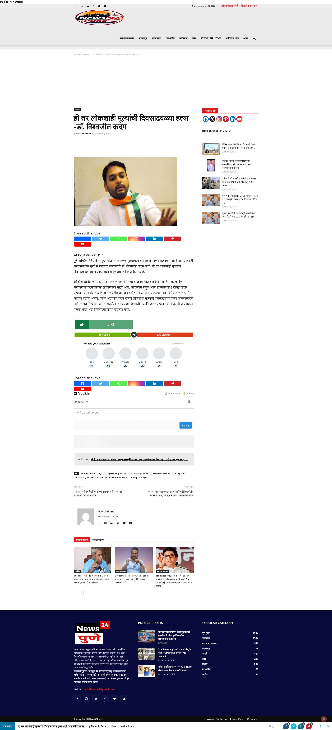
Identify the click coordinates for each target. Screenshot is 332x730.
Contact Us (221, 718)
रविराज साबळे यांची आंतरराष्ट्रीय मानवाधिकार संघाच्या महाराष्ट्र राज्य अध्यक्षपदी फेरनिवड (237, 164)
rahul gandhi (180, 473)
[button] (254, 38)
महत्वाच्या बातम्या (127, 38)
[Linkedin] (87, 6)
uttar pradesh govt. (140, 477)
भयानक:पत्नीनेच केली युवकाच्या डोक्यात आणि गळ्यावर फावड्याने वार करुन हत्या (98, 493)
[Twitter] (99, 6)
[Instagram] (82, 6)
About (210, 718)
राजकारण (156, 38)
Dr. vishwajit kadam (140, 473)
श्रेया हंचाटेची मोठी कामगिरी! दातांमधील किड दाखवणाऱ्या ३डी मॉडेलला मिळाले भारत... (239, 182)
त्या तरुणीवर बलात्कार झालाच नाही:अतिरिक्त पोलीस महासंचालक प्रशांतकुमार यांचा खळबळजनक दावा (171, 493)
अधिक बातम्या (98, 539)
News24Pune (87, 133)
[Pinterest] (93, 6)
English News (211, 38)
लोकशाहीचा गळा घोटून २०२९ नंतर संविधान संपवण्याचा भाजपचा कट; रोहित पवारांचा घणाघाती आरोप (132, 579)
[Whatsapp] (118, 239)
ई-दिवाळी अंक (232, 38)
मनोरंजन (183, 38)
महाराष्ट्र (143, 38)
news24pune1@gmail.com (99, 689)
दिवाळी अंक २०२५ (249, 5)
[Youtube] (104, 6)
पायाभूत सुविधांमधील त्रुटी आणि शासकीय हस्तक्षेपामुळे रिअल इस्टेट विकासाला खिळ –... (240, 199)
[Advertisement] (166, 82)
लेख (194, 38)
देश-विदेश (170, 38)
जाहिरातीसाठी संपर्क (229, 5)
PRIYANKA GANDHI (161, 473)
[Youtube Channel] (239, 119)
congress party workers (116, 473)
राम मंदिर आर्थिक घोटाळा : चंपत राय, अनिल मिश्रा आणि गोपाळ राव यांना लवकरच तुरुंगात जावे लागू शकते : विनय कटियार (91, 579)
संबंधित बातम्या (82, 539)
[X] (212, 119)
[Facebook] (76, 6)
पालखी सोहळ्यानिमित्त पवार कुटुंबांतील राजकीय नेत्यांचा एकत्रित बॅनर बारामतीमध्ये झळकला (174, 635)
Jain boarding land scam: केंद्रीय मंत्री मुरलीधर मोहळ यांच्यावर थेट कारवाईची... (174, 653)
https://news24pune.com (108, 516)
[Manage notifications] (324, 719)
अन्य (245, 38)
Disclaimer (252, 718)
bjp (100, 473)
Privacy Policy (237, 718)
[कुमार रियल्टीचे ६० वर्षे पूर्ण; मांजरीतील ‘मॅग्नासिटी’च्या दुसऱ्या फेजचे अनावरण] (211, 218)
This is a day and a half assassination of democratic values (101, 477)
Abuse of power (88, 473)
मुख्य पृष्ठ (77, 54)
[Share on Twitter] (294, 726)
